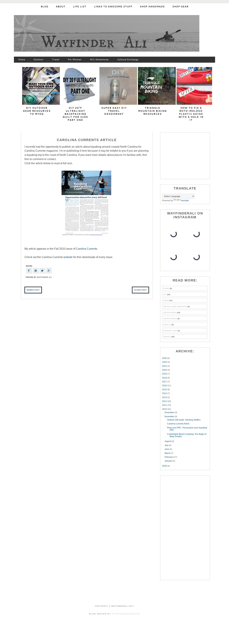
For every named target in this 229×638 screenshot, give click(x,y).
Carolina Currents (86, 248)
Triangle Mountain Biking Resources (152, 110)
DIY (165, 294)
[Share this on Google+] (49, 271)
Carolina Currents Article (178, 424)
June (167, 449)
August (168, 441)
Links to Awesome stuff (113, 6)
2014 (164, 393)
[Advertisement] (183, 155)
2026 (164, 358)
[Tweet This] (42, 271)
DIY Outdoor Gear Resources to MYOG (37, 110)
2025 (164, 362)
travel (167, 337)
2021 (164, 366)
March (168, 453)
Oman (166, 300)
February (169, 457)
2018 (164, 378)
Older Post (140, 290)
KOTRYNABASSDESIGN (126, 614)
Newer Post (33, 290)
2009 (164, 466)
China (166, 288)
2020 (164, 370)
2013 (164, 397)
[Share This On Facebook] (29, 271)
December (170, 412)
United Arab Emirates (175, 306)
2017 (164, 381)
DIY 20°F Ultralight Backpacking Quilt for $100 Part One (75, 113)
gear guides (170, 319)
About (60, 6)
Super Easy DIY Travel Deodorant (114, 110)
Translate (184, 200)
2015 (164, 389)
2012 (164, 401)
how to (167, 325)
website (68, 257)
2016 (164, 385)
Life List (79, 6)
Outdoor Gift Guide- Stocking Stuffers (184, 420)
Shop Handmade (152, 6)
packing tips (170, 331)
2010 (164, 409)
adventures (170, 312)
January (169, 461)
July (167, 445)
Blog (44, 6)
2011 (164, 405)
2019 (164, 374)
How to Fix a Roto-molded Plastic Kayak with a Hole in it (191, 113)
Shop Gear (180, 6)
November (170, 416)
